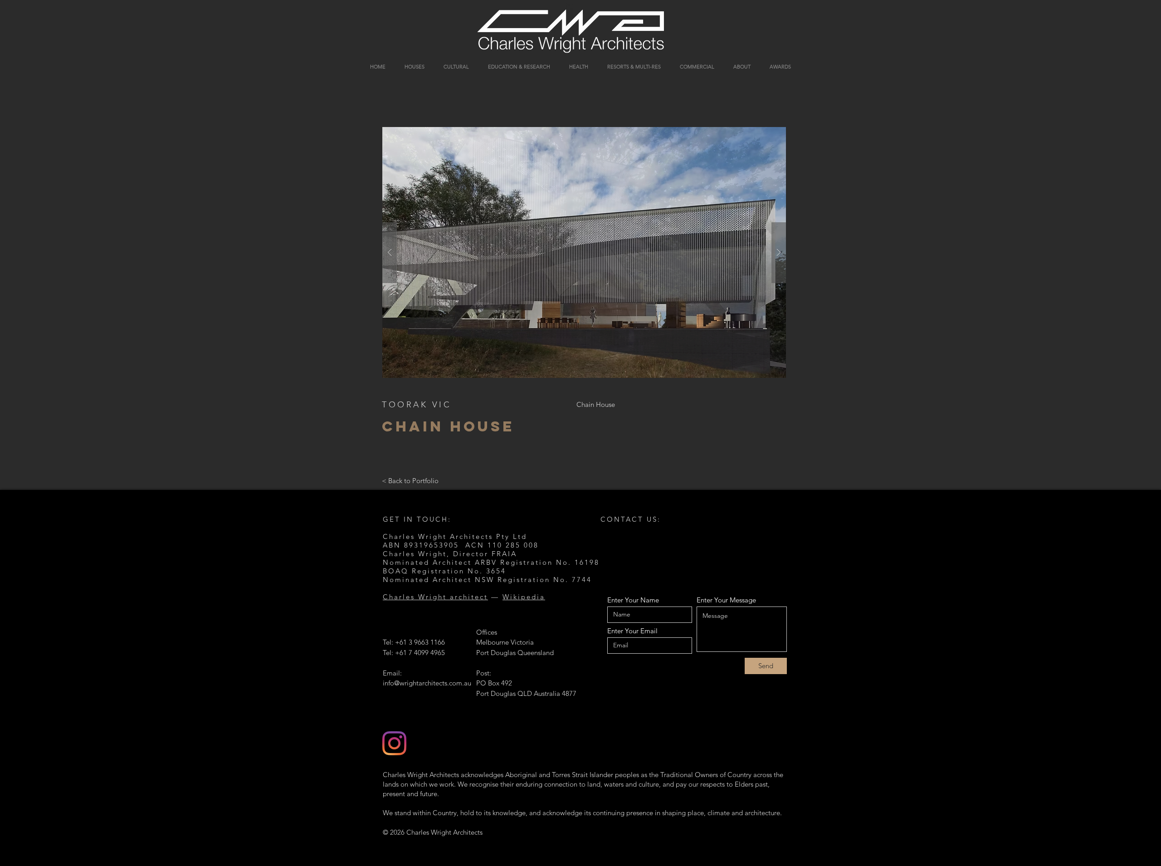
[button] (584, 252)
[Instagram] (394, 743)
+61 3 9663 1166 (420, 642)
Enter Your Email (632, 630)
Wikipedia (523, 596)
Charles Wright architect (435, 596)
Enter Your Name (633, 600)
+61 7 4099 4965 (420, 652)
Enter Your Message (726, 600)
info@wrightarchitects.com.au (427, 683)
